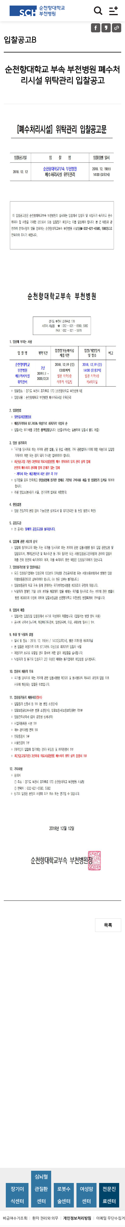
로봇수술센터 (63, 1195)
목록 (108, 925)
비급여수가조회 (15, 1218)
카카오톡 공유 (106, 27)
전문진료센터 (109, 1195)
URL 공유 (116, 27)
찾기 (98, 10)
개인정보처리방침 (77, 1218)
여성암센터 (86, 1195)
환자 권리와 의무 (45, 1218)
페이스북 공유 (95, 27)
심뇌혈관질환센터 (41, 1189)
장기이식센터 (17, 1195)
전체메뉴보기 (113, 10)
